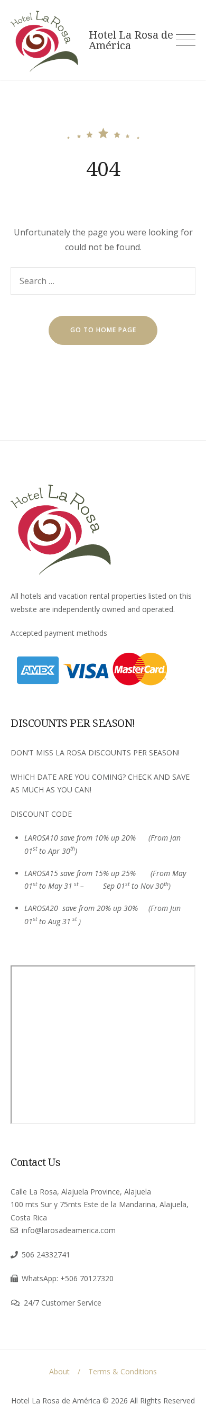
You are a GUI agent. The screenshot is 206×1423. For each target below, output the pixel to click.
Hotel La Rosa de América (131, 40)
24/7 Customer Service (62, 1303)
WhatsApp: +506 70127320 (68, 1278)
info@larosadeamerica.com (69, 1230)
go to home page (103, 329)
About (59, 1371)
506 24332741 (46, 1254)
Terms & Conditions (122, 1371)
